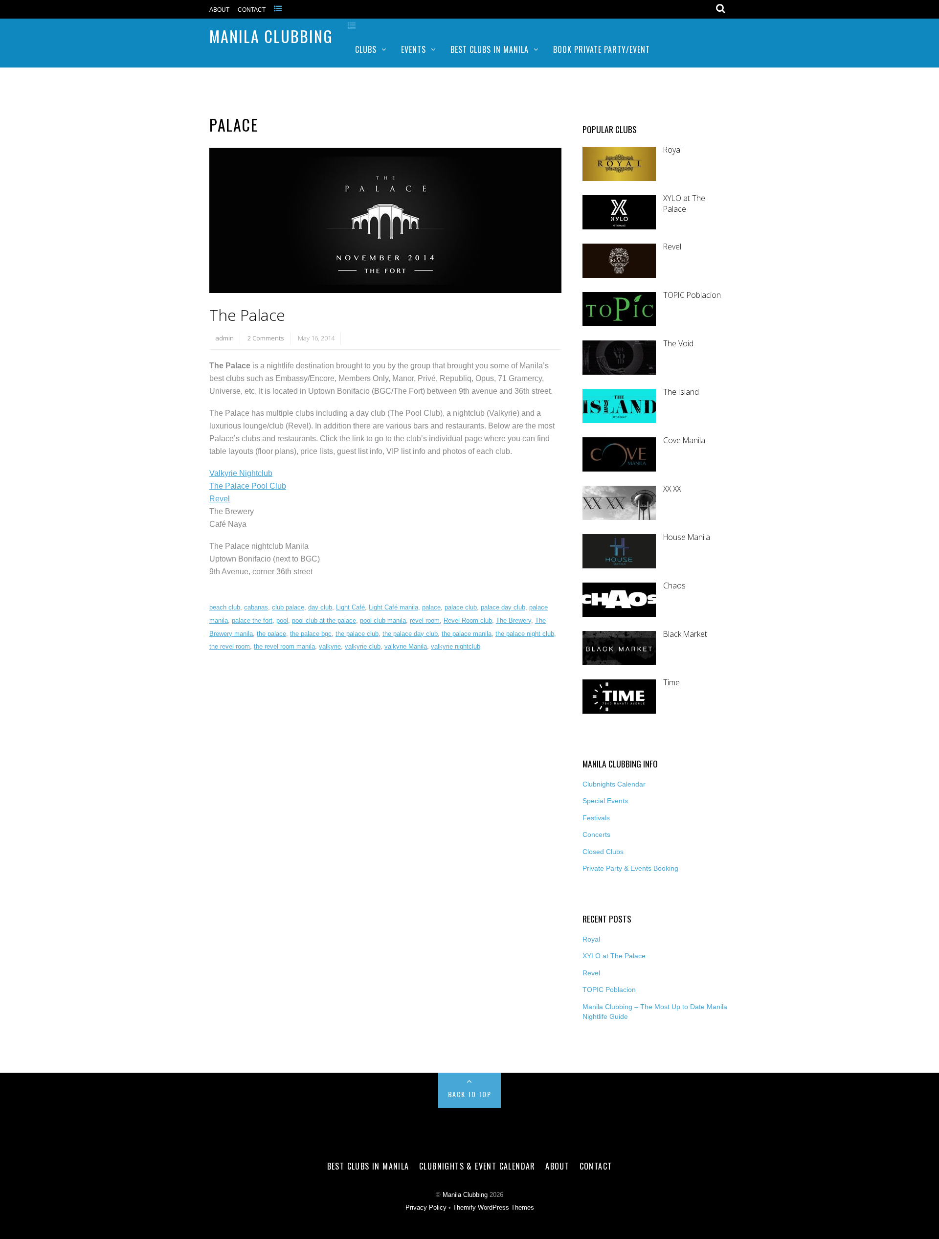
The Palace (247, 314)
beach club (224, 607)
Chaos (674, 586)
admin (224, 338)
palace (431, 607)
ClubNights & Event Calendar (477, 1166)
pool (282, 620)
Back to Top (469, 1094)
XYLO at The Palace (684, 203)
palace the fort (252, 620)
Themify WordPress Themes (493, 1207)
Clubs (366, 49)
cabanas (256, 607)
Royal (672, 150)
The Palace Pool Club (247, 486)
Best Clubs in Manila (489, 49)
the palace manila (467, 633)
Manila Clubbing (271, 35)
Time (671, 682)
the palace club (357, 633)
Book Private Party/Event (601, 49)
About (219, 9)
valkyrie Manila (405, 646)
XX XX (672, 489)
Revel (219, 499)
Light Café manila (393, 607)
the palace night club (524, 633)
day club (320, 607)
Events (413, 49)
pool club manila (383, 620)
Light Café (350, 607)
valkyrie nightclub (455, 646)
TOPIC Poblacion (692, 295)
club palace (288, 607)
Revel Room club (468, 620)
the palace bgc (311, 633)
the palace (271, 633)
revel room (425, 620)
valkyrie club (362, 646)
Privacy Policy (426, 1207)
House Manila (686, 537)
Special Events (605, 801)
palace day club (503, 607)
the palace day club (410, 633)
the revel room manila (284, 646)
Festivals (596, 818)
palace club (461, 607)
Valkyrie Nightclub (240, 473)
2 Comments (265, 338)
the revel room (229, 646)
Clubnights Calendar (614, 784)
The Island (681, 392)
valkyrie (330, 646)
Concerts (596, 834)
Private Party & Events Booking (630, 868)
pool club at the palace (324, 620)
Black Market (685, 634)
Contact (252, 9)
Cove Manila (684, 440)
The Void (678, 343)
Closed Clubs (603, 852)
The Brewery (513, 620)
